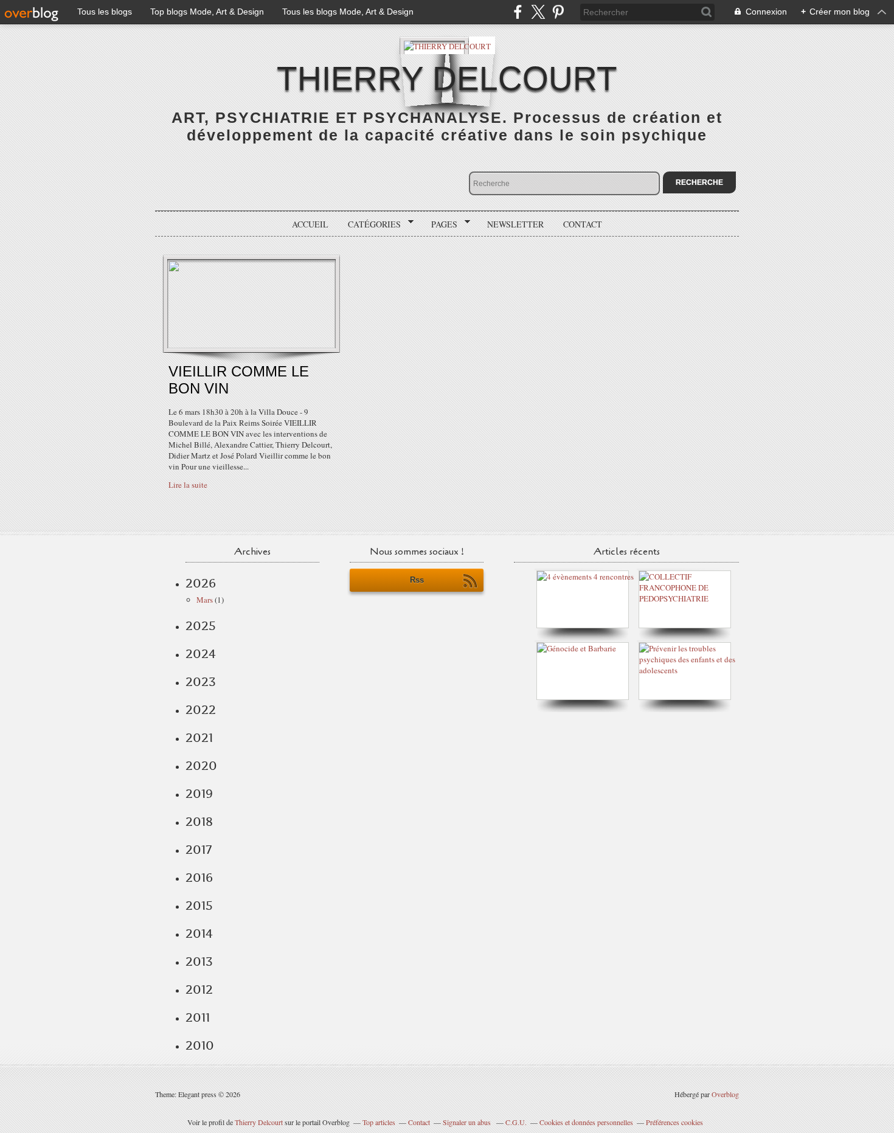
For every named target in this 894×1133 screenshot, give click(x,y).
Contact (582, 224)
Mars (204, 599)
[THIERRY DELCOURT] (447, 45)
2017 (198, 849)
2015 (199, 905)
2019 (199, 793)
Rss (417, 579)
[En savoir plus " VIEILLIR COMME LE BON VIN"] (251, 345)
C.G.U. (516, 1122)
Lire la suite (187, 484)
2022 (200, 709)
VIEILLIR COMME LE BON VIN (238, 380)
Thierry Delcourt (259, 1122)
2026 (200, 583)
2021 (199, 737)
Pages (440, 224)
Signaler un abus (468, 1122)
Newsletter (515, 224)
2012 (199, 989)
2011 (197, 1017)
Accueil (310, 224)
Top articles (378, 1122)
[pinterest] (558, 12)
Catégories (370, 224)
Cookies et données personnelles (586, 1122)
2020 (201, 765)
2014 (199, 933)
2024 (200, 653)
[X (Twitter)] (538, 12)
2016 (199, 877)
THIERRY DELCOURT (447, 78)
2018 (199, 821)
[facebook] (517, 12)
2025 (200, 625)
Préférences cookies (674, 1122)
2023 (200, 681)
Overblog (725, 1094)
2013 (199, 961)
